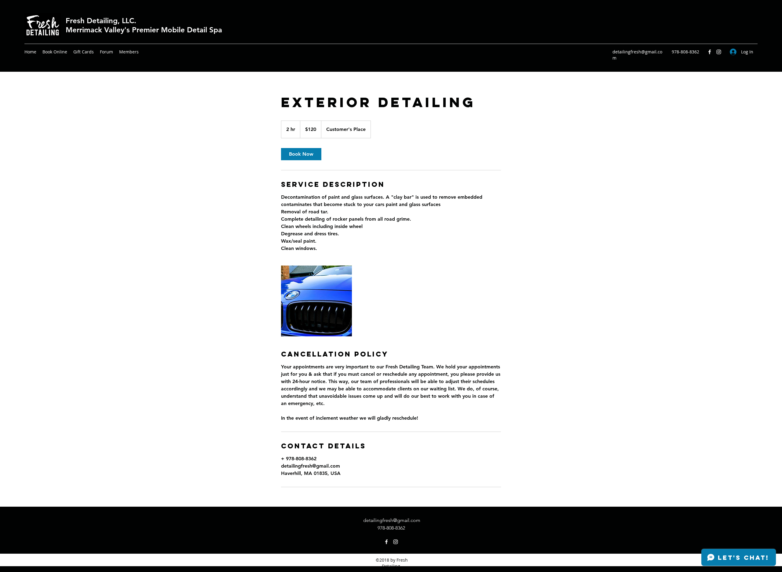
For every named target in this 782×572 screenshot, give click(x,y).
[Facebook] (710, 52)
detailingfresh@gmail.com (391, 520)
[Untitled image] (316, 301)
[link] (301, 154)
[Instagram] (719, 52)
